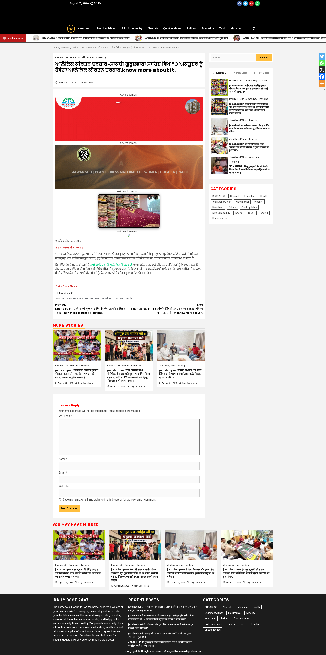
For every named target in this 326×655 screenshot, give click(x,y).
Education (207, 28)
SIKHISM (118, 298)
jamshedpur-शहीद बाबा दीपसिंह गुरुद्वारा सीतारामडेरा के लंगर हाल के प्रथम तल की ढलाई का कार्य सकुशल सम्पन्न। (76, 374)
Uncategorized (220, 218)
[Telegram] (245, 3)
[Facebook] (239, 3)
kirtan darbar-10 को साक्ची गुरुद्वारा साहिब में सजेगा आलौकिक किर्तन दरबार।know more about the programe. (90, 308)
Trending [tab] (262, 72)
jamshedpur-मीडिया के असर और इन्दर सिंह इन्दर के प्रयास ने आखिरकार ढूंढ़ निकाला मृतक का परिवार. (180, 374)
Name (63, 459)
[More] (322, 83)
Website (64, 486)
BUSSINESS (218, 196)
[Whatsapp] (257, 3)
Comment (65, 415)
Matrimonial (242, 201)
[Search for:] (233, 57)
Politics (191, 28)
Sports (238, 213)
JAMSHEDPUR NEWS (72, 298)
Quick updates (172, 28)
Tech (222, 28)
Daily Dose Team (85, 82)
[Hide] (324, 90)
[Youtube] (251, 3)
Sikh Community (132, 28)
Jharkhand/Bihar (106, 28)
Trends (128, 298)
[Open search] (254, 28)
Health (263, 196)
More (234, 28)
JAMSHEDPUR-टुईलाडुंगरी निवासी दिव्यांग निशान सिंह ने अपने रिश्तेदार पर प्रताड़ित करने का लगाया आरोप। (249, 169)
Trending (102, 57)
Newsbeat (84, 28)
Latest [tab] (221, 72)
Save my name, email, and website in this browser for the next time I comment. (109, 499)
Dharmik (152, 28)
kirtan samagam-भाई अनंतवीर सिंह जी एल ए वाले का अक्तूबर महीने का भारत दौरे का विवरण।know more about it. (167, 308)
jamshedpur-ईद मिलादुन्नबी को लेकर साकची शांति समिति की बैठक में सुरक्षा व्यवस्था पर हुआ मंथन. (249, 147)
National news (92, 298)
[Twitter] (322, 56)
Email (63, 472)
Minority (258, 201)
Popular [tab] (241, 72)
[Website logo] (163, 15)
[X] (322, 69)
